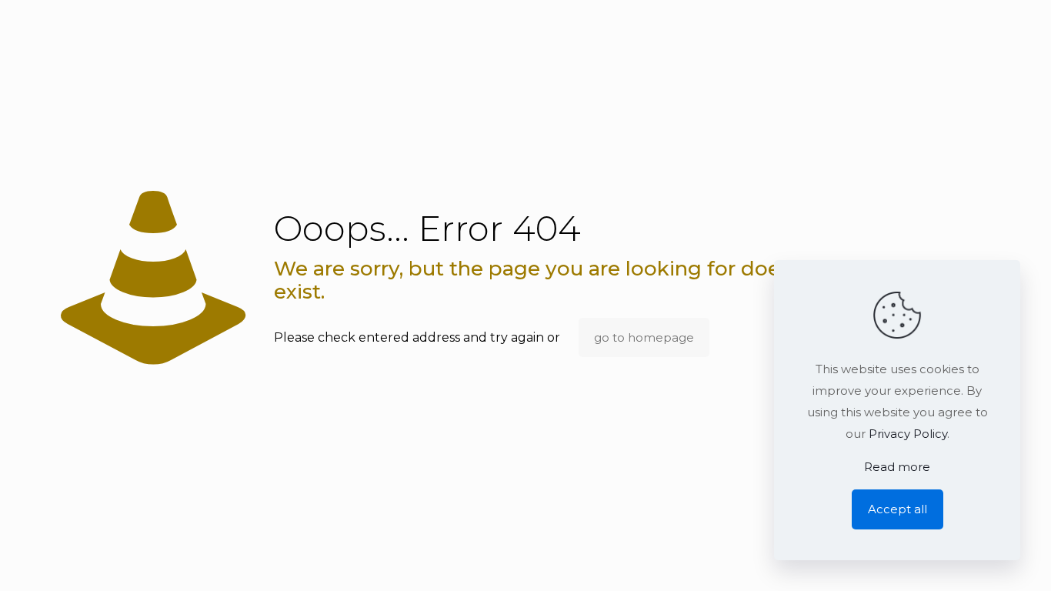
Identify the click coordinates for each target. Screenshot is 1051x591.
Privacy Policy (908, 433)
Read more (897, 466)
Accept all (897, 509)
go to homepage (644, 337)
